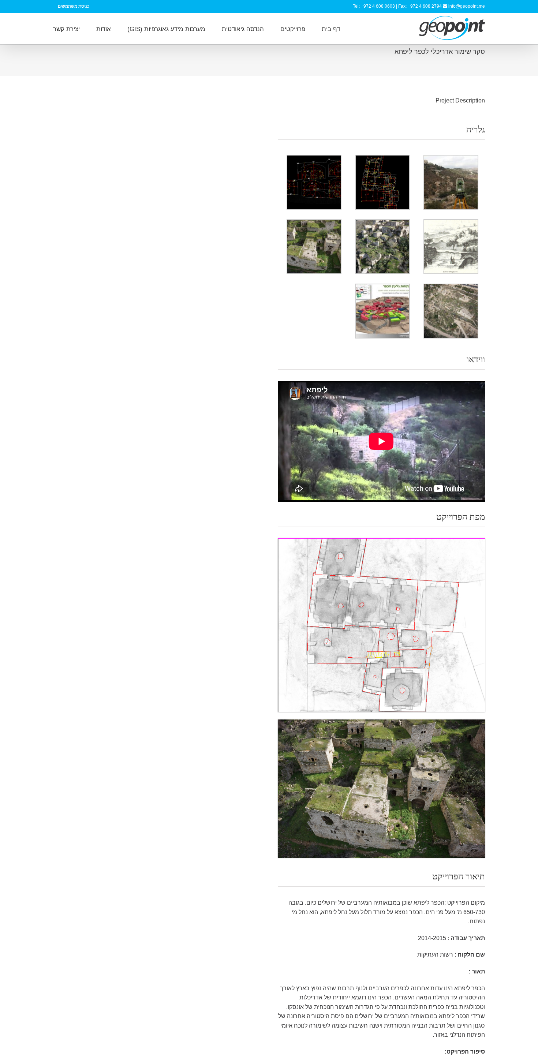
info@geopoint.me (466, 6)
